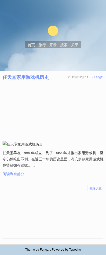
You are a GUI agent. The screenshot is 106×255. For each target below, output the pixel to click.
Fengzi (98, 77)
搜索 (63, 44)
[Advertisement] (53, 110)
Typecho (75, 249)
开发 (53, 44)
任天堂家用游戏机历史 (26, 77)
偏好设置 (95, 188)
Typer (53, 31)
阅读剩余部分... (15, 173)
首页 (31, 44)
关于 (74, 44)
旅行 (42, 44)
